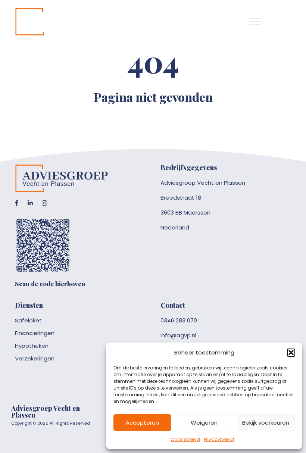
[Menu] (254, 21)
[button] (291, 352)
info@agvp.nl (178, 335)
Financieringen (34, 333)
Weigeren (204, 423)
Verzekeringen (34, 358)
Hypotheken (32, 346)
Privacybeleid (219, 439)
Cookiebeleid (185, 439)
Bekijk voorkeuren (265, 423)
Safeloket (28, 320)
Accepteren (142, 423)
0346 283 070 (178, 320)
